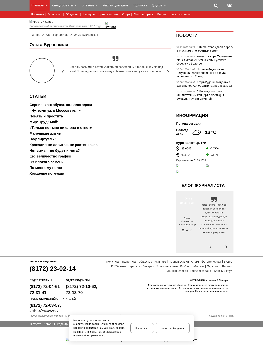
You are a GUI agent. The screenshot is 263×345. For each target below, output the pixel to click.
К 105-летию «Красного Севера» (132, 266)
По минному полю (46, 168)
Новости (187, 35)
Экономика (55, 14)
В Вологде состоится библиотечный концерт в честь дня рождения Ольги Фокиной (200, 95)
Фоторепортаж (144, 14)
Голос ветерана (200, 271)
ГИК (231, 315)
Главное (35, 34)
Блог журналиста (57, 34)
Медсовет (213, 266)
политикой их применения (88, 335)
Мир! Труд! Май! (44, 122)
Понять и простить (46, 116)
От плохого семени (47, 162)
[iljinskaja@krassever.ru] (183, 230)
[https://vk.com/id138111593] (187, 230)
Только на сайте (180, 14)
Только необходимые (172, 328)
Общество (72, 14)
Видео (161, 14)
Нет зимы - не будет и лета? (55, 150)
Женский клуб (222, 271)
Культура (89, 14)
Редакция (63, 324)
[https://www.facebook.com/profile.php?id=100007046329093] (191, 230)
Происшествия (108, 14)
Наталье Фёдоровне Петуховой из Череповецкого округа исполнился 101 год (201, 73)
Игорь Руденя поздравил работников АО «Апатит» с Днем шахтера (204, 83)
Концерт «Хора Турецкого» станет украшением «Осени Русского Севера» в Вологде (204, 60)
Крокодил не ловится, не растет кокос (64, 145)
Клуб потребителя (192, 266)
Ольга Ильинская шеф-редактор (187, 221)
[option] (204, 50)
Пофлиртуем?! (43, 139)
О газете (35, 324)
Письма (227, 266)
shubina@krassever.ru (44, 310)
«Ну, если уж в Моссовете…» (55, 110)
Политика (37, 14)
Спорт (126, 14)
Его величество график (50, 156)
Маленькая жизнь (45, 133)
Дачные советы (177, 271)
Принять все (142, 328)
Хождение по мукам (47, 173)
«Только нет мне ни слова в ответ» (61, 128)
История (49, 324)
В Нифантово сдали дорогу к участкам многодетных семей (204, 48)
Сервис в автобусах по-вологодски (61, 105)
